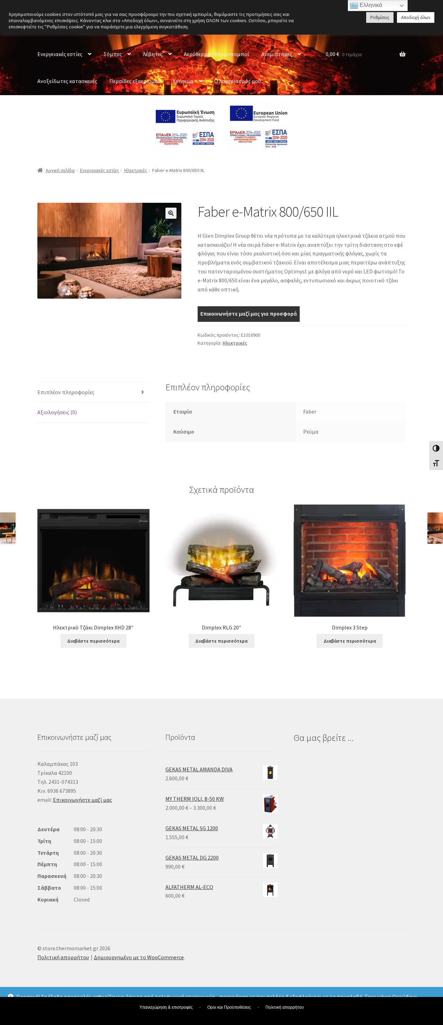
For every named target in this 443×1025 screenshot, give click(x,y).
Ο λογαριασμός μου (237, 81)
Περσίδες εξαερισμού (135, 81)
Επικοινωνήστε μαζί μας (82, 799)
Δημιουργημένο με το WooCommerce (139, 957)
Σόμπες (112, 54)
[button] (171, 213)
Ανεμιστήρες (276, 54)
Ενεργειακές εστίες (59, 54)
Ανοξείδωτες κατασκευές (67, 81)
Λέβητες (153, 54)
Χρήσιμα (183, 81)
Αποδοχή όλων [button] (415, 17)
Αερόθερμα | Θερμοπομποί (216, 54)
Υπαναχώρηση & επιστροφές (166, 1007)
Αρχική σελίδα (60, 170)
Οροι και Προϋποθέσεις (229, 1007)
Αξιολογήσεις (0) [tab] (57, 412)
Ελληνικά (370, 5)
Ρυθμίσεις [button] (379, 17)
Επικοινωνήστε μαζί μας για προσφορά (248, 313)
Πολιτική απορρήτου (63, 957)
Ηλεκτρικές (135, 170)
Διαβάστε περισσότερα (93, 641)
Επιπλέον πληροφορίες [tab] (65, 392)
